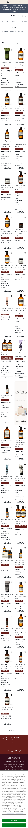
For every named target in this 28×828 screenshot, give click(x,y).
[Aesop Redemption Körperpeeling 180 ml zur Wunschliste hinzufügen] (11, 582)
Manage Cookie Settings (14, 816)
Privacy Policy (10, 813)
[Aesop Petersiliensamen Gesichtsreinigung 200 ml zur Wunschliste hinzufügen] (11, 217)
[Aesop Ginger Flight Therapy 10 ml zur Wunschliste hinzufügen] (11, 616)
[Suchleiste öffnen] (4, 15)
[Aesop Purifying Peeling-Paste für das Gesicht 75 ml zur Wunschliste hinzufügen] (25, 464)
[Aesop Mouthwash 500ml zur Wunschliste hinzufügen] (11, 428)
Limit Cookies (14, 820)
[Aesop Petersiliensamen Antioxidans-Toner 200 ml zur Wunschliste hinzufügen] (25, 128)
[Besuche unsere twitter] (12, 750)
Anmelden (14, 743)
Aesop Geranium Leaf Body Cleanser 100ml (21, 596)
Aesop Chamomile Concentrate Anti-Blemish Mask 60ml (20, 267)
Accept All (14, 825)
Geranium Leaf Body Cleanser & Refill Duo (20, 521)
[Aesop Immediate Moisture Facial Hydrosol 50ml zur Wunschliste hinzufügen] (25, 548)
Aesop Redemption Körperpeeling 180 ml (7, 596)
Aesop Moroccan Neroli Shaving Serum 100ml (20, 666)
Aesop (14, 27)
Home (2, 21)
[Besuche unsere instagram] (16, 750)
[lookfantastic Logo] (14, 15)
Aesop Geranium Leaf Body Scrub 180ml (6, 64)
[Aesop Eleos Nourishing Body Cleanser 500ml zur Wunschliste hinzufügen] (25, 94)
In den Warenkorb (7, 89)
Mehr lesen (14, 36)
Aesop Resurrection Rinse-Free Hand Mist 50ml (7, 521)
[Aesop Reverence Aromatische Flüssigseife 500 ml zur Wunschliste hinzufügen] (25, 173)
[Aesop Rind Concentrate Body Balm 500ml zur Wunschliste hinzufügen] (11, 652)
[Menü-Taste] (1, 15)
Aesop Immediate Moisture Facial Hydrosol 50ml (20, 562)
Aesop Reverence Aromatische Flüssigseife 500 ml (21, 187)
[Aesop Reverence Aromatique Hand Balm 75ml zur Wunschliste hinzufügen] (11, 464)
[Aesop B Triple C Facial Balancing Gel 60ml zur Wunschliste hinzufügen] (11, 173)
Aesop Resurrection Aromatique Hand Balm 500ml (7, 709)
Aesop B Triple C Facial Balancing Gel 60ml (7, 187)
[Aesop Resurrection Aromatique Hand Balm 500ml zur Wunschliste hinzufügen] (11, 695)
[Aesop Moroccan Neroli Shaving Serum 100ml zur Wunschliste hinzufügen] (25, 652)
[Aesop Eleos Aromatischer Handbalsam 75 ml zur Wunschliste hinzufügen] (25, 340)
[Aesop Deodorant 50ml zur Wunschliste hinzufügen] (11, 383)
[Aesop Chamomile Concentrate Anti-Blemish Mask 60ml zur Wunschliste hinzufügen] (25, 253)
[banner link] (21, 403)
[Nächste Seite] (18, 730)
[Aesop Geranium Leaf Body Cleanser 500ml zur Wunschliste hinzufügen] (11, 94)
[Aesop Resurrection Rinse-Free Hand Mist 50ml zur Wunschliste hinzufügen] (11, 507)
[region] (14, 799)
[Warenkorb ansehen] (25, 15)
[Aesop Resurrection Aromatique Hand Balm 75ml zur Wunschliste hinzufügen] (11, 296)
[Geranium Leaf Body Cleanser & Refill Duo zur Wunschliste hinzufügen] (25, 507)
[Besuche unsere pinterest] (19, 750)
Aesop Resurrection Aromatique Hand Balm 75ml (7, 310)
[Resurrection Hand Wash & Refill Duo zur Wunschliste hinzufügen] (11, 340)
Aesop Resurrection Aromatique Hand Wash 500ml (7, 267)
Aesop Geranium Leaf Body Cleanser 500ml (7, 108)
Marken (8, 21)
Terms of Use (19, 813)
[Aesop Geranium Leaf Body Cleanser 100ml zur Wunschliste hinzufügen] (25, 582)
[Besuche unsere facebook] (8, 750)
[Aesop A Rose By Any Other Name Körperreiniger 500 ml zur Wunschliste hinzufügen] (25, 428)
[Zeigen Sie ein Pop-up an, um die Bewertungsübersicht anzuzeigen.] (26, 194)
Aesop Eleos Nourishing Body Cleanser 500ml (20, 108)
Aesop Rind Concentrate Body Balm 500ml (6, 666)
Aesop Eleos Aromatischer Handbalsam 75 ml (20, 354)
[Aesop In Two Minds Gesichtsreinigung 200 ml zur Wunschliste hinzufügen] (25, 616)
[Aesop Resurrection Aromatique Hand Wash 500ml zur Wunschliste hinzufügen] (11, 253)
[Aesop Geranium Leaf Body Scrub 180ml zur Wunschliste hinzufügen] (11, 50)
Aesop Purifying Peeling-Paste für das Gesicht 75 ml (20, 478)
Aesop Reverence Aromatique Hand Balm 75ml (6, 478)
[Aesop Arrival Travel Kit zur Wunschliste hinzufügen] (11, 548)
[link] (22, 15)
